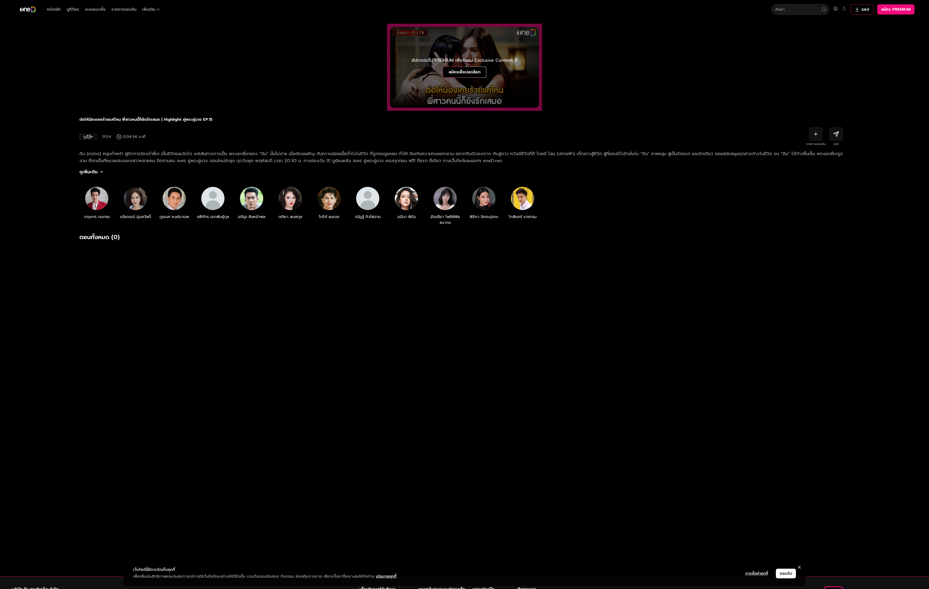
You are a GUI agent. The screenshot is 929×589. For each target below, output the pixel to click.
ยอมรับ (786, 573)
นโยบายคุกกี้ (386, 576)
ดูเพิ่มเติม (88, 171)
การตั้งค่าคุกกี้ (756, 573)
